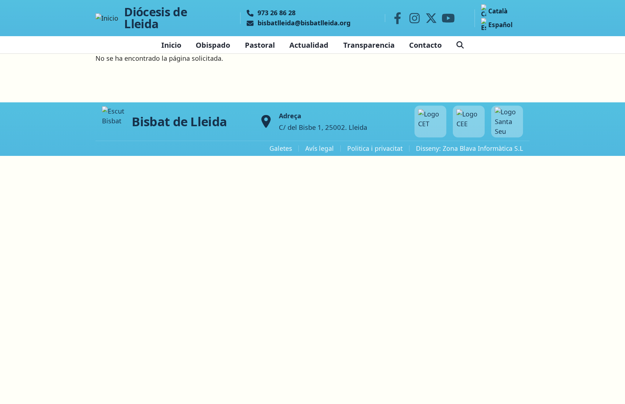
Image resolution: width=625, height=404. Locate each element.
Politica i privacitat (375, 148)
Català (497, 11)
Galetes (280, 148)
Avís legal (319, 148)
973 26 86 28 (277, 13)
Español (500, 25)
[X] (431, 18)
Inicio (171, 45)
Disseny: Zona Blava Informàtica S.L (469, 148)
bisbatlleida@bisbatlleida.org (304, 23)
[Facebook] (397, 18)
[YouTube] (448, 18)
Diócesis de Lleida (155, 18)
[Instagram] (414, 18)
